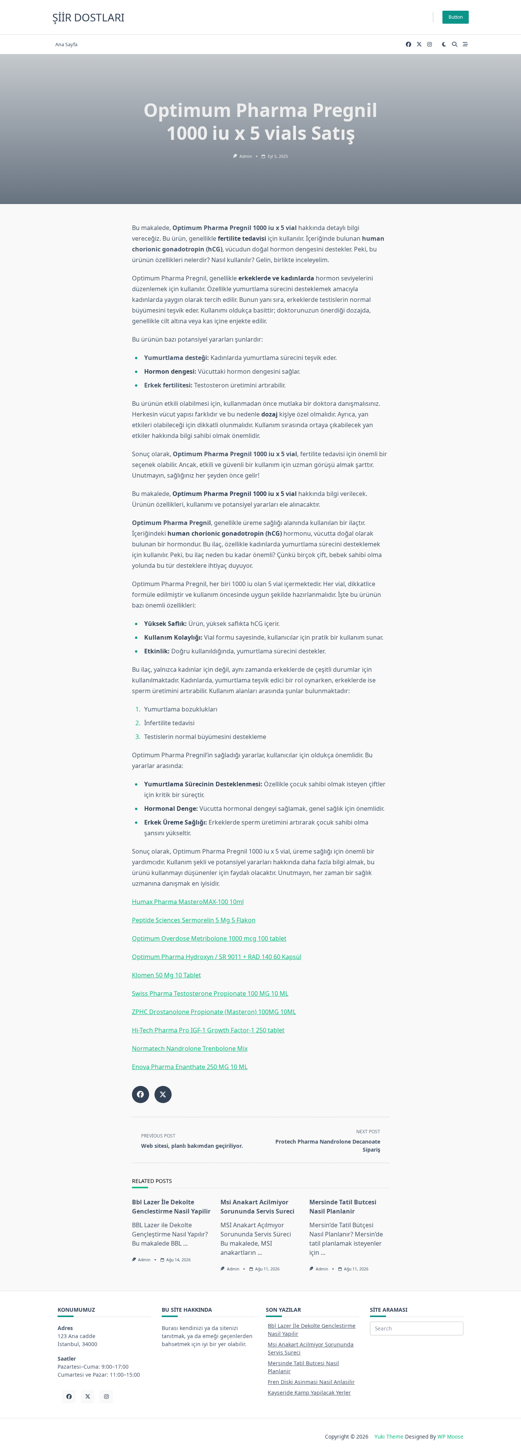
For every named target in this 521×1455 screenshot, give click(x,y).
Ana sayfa (66, 44)
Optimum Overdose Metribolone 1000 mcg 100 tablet (209, 938)
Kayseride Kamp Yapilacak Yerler (309, 1392)
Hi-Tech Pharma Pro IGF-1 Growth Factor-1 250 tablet (208, 1030)
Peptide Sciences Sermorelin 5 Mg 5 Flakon (194, 920)
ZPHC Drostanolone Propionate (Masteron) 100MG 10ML (214, 1012)
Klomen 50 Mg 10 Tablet (166, 975)
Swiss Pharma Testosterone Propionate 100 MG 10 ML (210, 993)
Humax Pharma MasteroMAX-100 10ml (188, 902)
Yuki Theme (389, 1436)
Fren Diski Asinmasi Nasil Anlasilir (311, 1381)
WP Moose (450, 1436)
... (185, 1243)
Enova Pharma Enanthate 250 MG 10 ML (190, 1067)
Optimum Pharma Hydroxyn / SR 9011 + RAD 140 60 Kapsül (216, 957)
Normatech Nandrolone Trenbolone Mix (190, 1048)
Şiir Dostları (88, 17)
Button (456, 17)
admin (246, 156)
